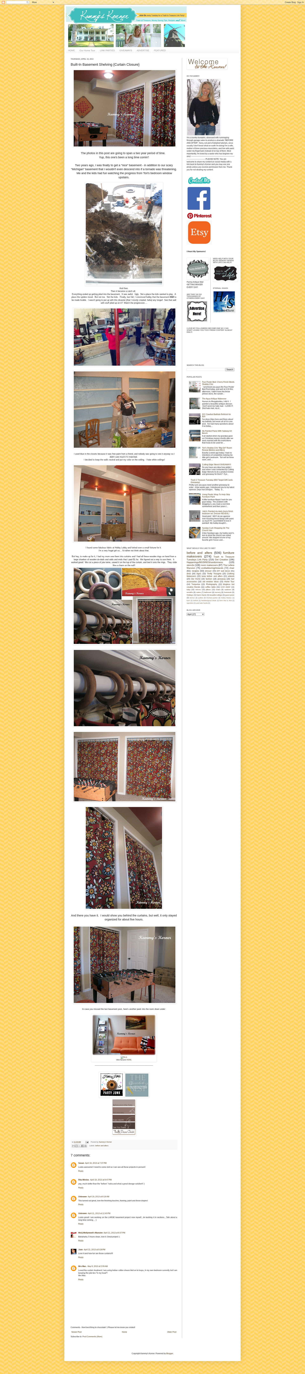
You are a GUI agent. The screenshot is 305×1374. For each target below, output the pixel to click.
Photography (211, 584)
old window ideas (211, 582)
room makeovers (209, 565)
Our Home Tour (87, 50)
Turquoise (195, 584)
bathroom (207, 592)
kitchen (192, 598)
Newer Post (76, 1332)
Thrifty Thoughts (214, 574)
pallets (200, 598)
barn (188, 600)
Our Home (195, 579)
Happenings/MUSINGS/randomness (205, 562)
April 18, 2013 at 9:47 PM (101, 1180)
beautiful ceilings (216, 595)
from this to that (226, 600)
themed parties (212, 598)
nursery (218, 592)
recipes (195, 571)
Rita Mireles (83, 1180)
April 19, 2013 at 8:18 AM (98, 1197)
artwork (231, 576)
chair (231, 568)
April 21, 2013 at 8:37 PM (114, 1233)
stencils (190, 565)
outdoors (227, 590)
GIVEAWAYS (125, 50)
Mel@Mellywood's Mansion (90, 1233)
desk (189, 574)
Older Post (171, 1332)
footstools (228, 592)
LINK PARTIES (107, 50)
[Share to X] (79, 1146)
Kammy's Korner (105, 1142)
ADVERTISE (143, 50)
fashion (209, 579)
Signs (198, 574)
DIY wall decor (223, 571)
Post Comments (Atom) (92, 1337)
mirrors (198, 590)
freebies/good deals (208, 600)
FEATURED (160, 50)
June (80, 1250)
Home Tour (229, 582)
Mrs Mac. (82, 1266)
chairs (218, 590)
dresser (208, 571)
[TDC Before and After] (124, 1135)
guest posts (229, 595)
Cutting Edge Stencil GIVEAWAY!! (216, 464)
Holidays (190, 595)
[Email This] (73, 1146)
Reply (80, 1171)
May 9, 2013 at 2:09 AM (98, 1266)
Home (124, 1332)
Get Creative (221, 559)
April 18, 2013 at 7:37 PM (96, 1163)
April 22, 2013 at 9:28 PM (94, 1250)
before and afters (101, 1146)
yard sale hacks (202, 603)
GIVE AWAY (225, 587)
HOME (71, 50)
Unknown (82, 1197)
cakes (198, 592)
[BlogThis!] (76, 1146)
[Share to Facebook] (82, 1146)
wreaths (190, 592)
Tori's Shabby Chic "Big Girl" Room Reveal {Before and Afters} (217, 449)
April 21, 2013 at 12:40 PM (99, 1213)
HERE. (129, 1060)
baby (188, 590)
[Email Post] (87, 1142)
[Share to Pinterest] (85, 1146)
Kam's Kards (201, 595)
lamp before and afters (212, 576)
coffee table (210, 587)
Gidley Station (226, 598)
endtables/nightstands (212, 568)
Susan (81, 1163)
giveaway (221, 579)
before (195, 600)
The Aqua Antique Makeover (214, 399)
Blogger (169, 1353)
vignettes (190, 603)
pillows (208, 590)
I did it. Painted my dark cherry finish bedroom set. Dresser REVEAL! (217, 512)
